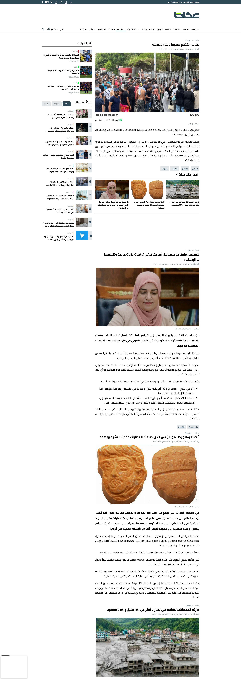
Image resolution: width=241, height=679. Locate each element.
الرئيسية (195, 29)
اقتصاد (168, 29)
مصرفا (175, 169)
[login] (56, 2)
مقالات (112, 29)
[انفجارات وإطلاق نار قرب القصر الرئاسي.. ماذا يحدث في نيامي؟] (86, 56)
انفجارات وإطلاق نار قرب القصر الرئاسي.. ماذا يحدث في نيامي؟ (61, 56)
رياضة (151, 29)
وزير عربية (193, 427)
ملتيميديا (101, 29)
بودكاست (142, 29)
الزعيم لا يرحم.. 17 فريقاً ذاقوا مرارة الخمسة (63, 72)
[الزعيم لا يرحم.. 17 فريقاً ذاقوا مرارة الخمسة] (86, 72)
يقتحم (185, 169)
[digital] (71, 2)
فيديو (159, 29)
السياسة (75, 51)
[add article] (66, 2)
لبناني (195, 169)
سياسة (176, 29)
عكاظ (195, 40)
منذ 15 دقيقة (74, 61)
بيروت (164, 169)
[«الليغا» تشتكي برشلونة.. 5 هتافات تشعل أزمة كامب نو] (86, 88)
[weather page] (61, 2)
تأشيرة (181, 427)
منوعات (120, 29)
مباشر (92, 29)
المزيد (84, 29)
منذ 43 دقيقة (74, 77)
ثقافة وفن (131, 29)
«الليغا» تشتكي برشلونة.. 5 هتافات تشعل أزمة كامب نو (63, 88)
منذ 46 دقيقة (74, 92)
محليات (185, 29)
